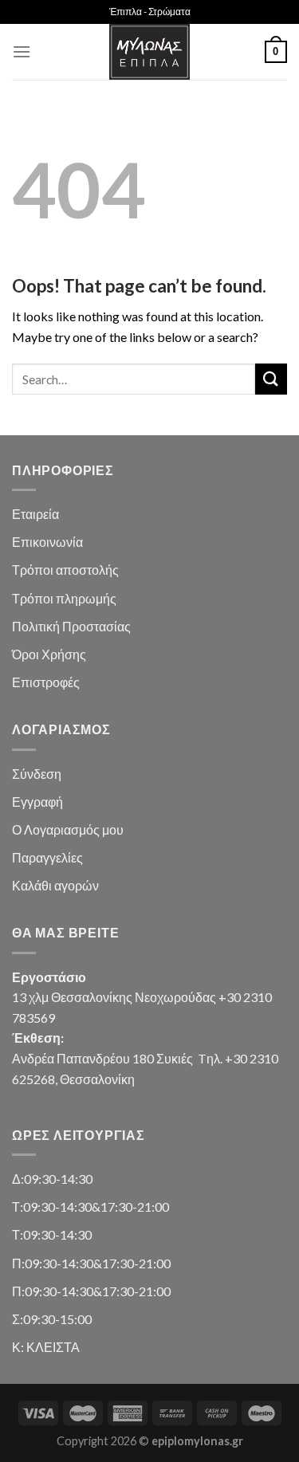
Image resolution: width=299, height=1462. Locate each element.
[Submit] (271, 379)
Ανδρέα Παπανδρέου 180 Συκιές (102, 1058)
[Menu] (21, 51)
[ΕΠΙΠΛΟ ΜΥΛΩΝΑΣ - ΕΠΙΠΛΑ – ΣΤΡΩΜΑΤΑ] (149, 52)
